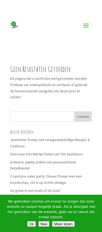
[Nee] (95, 213)
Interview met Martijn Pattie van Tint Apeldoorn (46, 154)
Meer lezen (63, 224)
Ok (31, 224)
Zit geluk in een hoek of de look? (35, 190)
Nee (44, 224)
